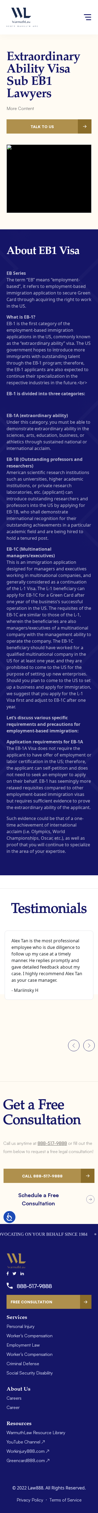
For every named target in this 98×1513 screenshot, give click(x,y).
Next (89, 1045)
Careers (14, 1398)
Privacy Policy (30, 1500)
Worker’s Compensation (30, 1335)
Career (13, 1407)
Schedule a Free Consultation (38, 1199)
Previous (73, 1045)
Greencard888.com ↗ (28, 1460)
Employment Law (23, 1345)
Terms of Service (65, 1500)
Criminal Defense (23, 1363)
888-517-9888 (52, 1143)
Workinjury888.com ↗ (28, 1451)
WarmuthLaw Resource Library (36, 1432)
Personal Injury (21, 1326)
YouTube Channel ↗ (26, 1442)
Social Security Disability (30, 1373)
